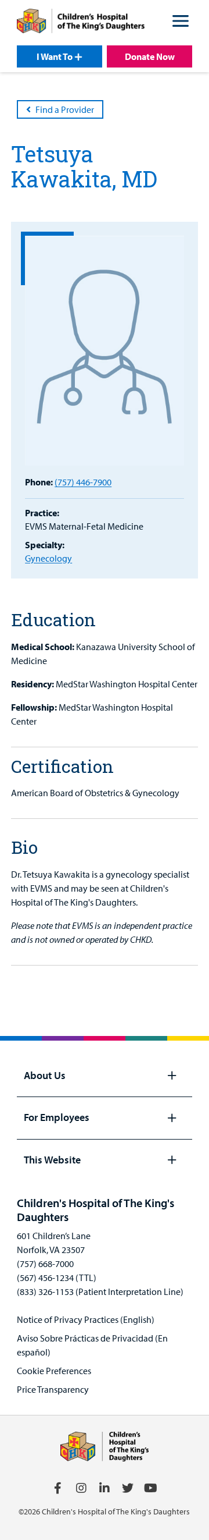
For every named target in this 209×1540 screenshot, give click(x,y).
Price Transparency (53, 1389)
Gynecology (48, 558)
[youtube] (151, 1488)
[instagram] (81, 1488)
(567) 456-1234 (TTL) (56, 1277)
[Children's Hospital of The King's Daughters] (81, 23)
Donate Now (150, 56)
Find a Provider (64, 109)
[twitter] (127, 1488)
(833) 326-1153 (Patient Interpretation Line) (100, 1291)
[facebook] (58, 1488)
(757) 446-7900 (83, 482)
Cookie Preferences (54, 1370)
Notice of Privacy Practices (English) (85, 1319)
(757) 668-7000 (45, 1263)
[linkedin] (104, 1488)
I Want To (55, 56)
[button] (180, 22)
